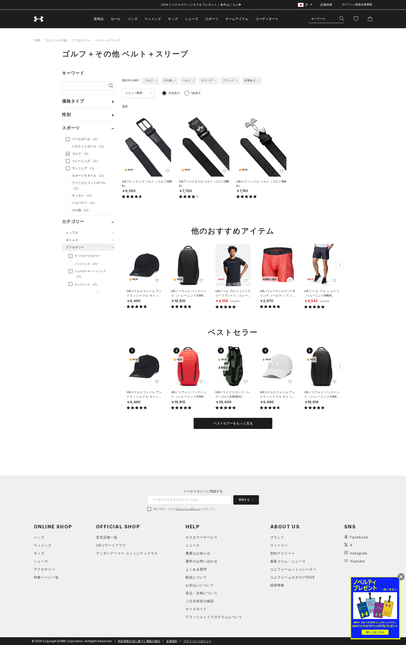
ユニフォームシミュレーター (293, 569)
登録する (244, 499)
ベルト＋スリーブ (107, 40)
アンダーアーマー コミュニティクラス (127, 553)
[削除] (155, 80)
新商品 (99, 19)
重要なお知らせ (198, 553)
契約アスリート (282, 553)
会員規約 (171, 641)
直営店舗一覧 (106, 537)
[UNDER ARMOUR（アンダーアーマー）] (39, 19)
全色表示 (174, 93)
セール (116, 19)
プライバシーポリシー (188, 508)
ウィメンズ (152, 19)
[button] (340, 265)
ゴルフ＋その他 (56, 40)
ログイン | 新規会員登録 (357, 4)
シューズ (191, 19)
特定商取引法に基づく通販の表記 (139, 641)
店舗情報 (326, 4)
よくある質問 (196, 569)
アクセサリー (81, 40)
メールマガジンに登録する (203, 491)
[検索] (342, 18)
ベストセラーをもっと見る (233, 423)
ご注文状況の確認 (200, 601)
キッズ (173, 19)
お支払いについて (200, 585)
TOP (37, 40)
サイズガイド (196, 609)
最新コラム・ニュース (288, 561)
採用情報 (277, 585)
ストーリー (279, 545)
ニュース (193, 545)
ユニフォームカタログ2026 (292, 577)
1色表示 (196, 93)
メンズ (132, 19)
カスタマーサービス (202, 537)
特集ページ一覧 (46, 577)
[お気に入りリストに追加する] (167, 171)
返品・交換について (202, 593)
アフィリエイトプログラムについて (214, 617)
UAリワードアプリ (111, 545)
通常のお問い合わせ (202, 561)
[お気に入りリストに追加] (157, 280)
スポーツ (211, 19)
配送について (196, 577)
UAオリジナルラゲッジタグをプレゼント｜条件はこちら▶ (201, 4)
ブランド (277, 537)
